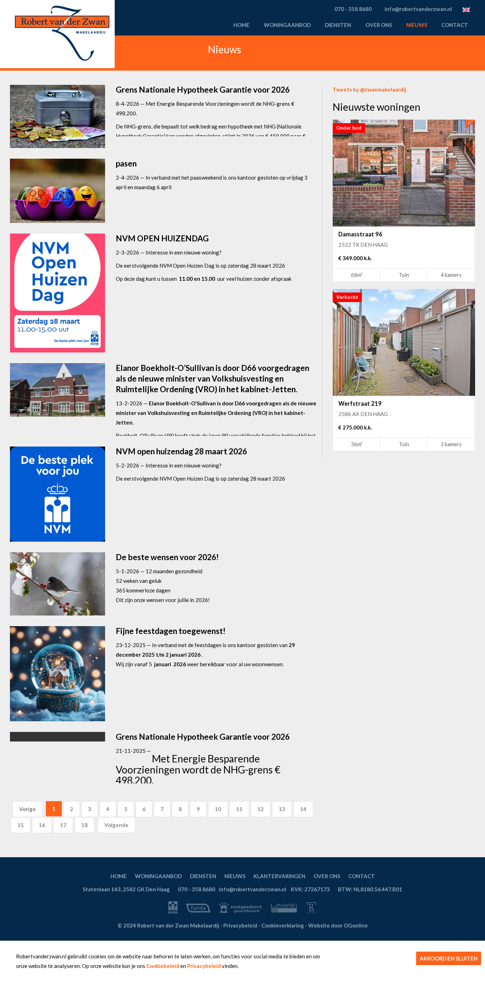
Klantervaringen (279, 876)
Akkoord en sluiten (449, 958)
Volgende (116, 825)
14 (303, 809)
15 (20, 825)
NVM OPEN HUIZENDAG (162, 238)
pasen (126, 163)
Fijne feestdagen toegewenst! (170, 631)
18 (84, 825)
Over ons (378, 25)
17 (63, 825)
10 (218, 809)
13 (282, 809)
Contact (454, 25)
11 (239, 809)
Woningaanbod (287, 25)
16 (42, 825)
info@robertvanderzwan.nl (252, 889)
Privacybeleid (204, 966)
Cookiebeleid (162, 966)
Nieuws (416, 25)
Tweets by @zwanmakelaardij (369, 89)
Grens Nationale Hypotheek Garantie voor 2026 (203, 89)
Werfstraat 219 (360, 403)
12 (260, 809)
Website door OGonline (338, 925)
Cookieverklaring (282, 925)
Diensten (338, 25)
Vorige (27, 809)
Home (241, 25)
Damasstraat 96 (360, 234)
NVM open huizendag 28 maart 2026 (181, 451)
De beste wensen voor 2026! (167, 557)
